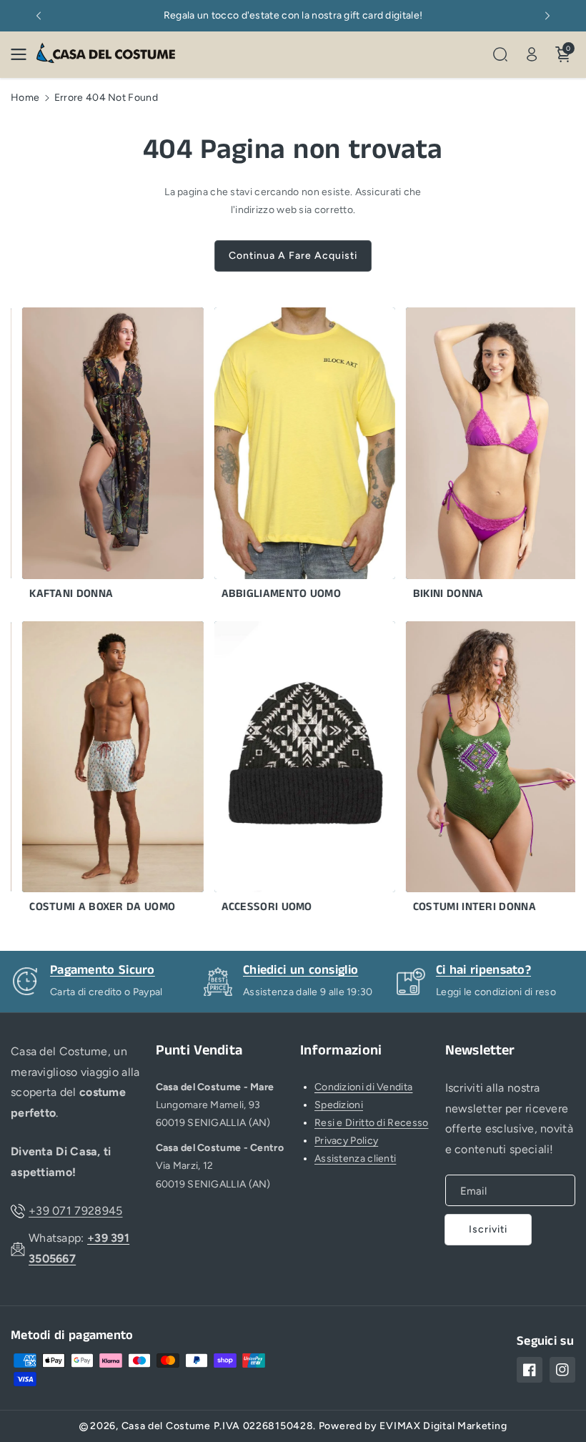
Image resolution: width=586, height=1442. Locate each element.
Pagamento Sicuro (295, 970)
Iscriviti (488, 1229)
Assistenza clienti (355, 1158)
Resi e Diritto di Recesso (371, 1123)
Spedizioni (338, 1105)
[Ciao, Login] (532, 54)
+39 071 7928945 (76, 1211)
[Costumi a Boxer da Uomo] (99, 771)
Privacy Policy (346, 1141)
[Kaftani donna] (99, 457)
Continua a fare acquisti (293, 256)
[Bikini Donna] (483, 457)
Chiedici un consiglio (493, 970)
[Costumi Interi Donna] (483, 771)
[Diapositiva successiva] (547, 15)
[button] (23, 54)
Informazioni (341, 1051)
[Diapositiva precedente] (38, 15)
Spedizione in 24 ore (108, 970)
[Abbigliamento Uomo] (292, 457)
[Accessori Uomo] (292, 771)
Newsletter (480, 1051)
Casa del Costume (166, 1426)
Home (25, 98)
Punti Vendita (199, 1051)
